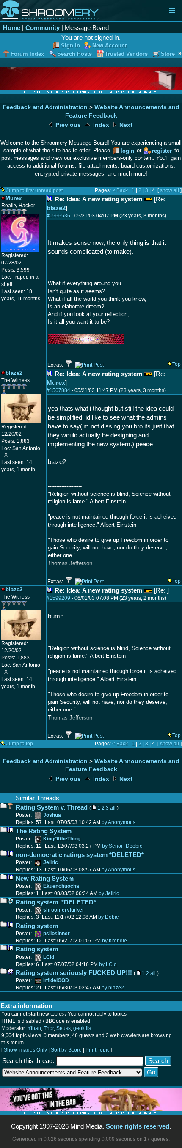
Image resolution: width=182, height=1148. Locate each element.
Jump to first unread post (34, 190)
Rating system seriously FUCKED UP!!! (74, 972)
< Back (120, 190)
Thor (49, 1028)
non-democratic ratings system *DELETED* (80, 854)
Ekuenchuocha (61, 886)
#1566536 (58, 216)
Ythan (34, 1028)
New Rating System (45, 878)
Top (176, 364)
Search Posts (74, 54)
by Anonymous (118, 822)
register (162, 151)
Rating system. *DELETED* (56, 902)
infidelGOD (56, 980)
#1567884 (58, 390)
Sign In (70, 45)
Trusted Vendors (126, 54)
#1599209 (58, 598)
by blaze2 (113, 988)
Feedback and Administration (45, 107)
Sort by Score (66, 1050)
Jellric (50, 862)
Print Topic (97, 1050)
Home (11, 27)
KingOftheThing (61, 839)
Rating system (37, 925)
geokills (82, 1028)
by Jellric (109, 893)
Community (42, 27)
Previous (67, 125)
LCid (48, 957)
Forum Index (27, 54)
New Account (109, 45)
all (113, 808)
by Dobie (108, 917)
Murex (56, 382)
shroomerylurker (63, 910)
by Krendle (114, 941)
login (127, 151)
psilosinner (56, 934)
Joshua (52, 815)
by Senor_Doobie (122, 846)
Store (168, 54)
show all (169, 190)
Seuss (63, 1028)
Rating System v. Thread (52, 807)
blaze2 (56, 207)
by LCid (108, 964)
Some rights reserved (137, 1126)
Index (100, 125)
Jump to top (19, 744)
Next (125, 125)
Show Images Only (25, 1050)
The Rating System (44, 831)
